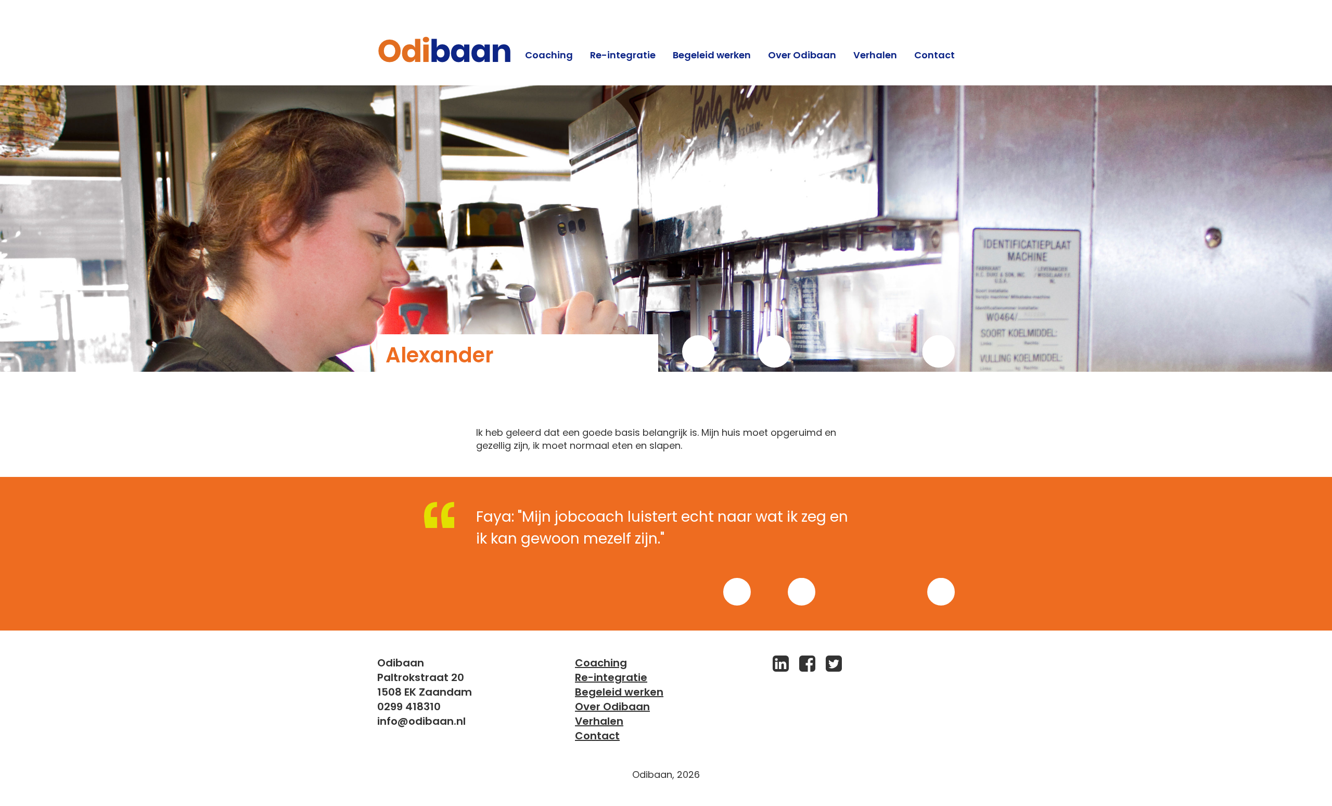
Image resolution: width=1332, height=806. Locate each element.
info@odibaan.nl (421, 721)
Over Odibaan (802, 54)
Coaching (549, 54)
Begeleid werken (712, 54)
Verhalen (875, 54)
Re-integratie (623, 54)
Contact (934, 54)
